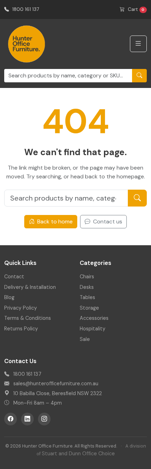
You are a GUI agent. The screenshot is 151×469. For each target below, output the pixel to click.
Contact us (107, 221)
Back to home (54, 221)
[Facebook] (10, 419)
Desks (87, 287)
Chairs (87, 276)
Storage (89, 308)
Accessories (94, 318)
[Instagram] (44, 419)
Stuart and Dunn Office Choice (78, 453)
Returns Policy (21, 328)
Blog (9, 297)
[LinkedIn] (27, 419)
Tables (87, 297)
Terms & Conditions (27, 318)
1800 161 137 (25, 9)
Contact (14, 276)
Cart (135, 9)
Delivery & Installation (30, 287)
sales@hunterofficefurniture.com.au (55, 383)
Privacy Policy (20, 308)
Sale (85, 339)
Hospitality (92, 328)
